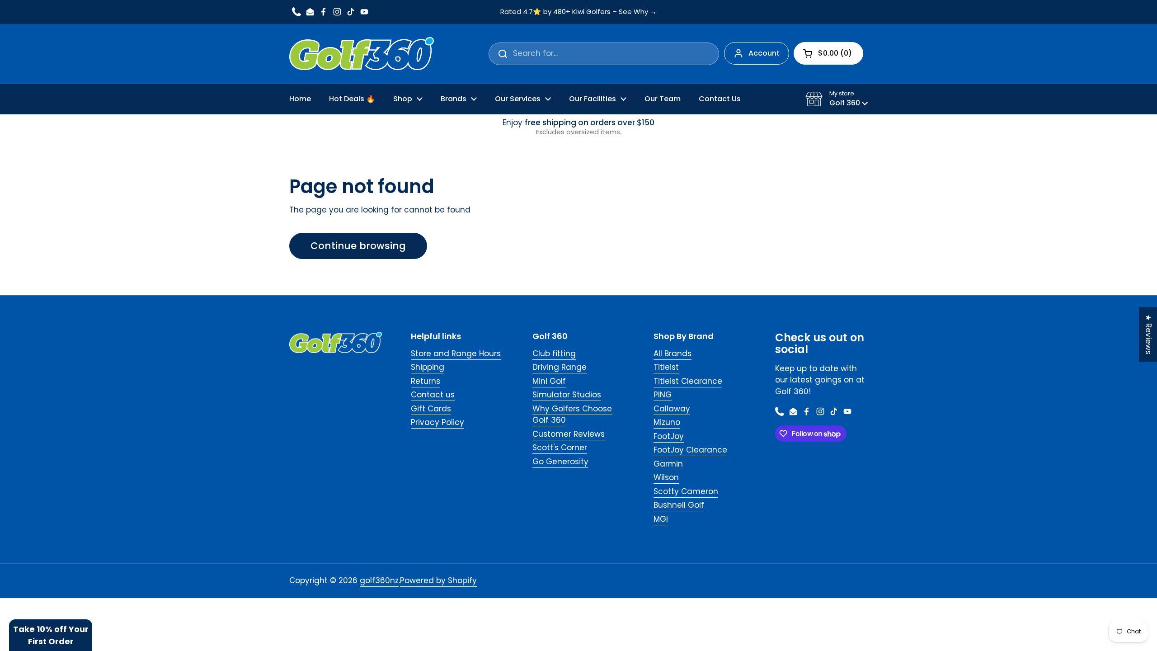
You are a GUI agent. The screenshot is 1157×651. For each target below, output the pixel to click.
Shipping (427, 367)
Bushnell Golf (679, 505)
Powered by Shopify (438, 580)
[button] (836, 99)
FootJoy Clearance (690, 449)
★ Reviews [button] (1148, 334)
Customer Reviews (568, 434)
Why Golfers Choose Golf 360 (572, 414)
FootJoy (669, 436)
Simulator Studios (566, 394)
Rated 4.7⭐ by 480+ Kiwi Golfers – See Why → (578, 12)
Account (764, 53)
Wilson (666, 477)
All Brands (672, 353)
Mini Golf (549, 381)
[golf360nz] (361, 53)
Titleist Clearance (688, 381)
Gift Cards (431, 408)
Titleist (666, 367)
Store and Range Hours (456, 353)
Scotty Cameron (686, 491)
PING (663, 394)
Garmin (668, 463)
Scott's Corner (559, 447)
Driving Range (559, 367)
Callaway (672, 408)
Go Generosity (560, 461)
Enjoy (578, 127)
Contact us (433, 394)
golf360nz (379, 580)
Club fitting (554, 353)
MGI (661, 519)
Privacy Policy (437, 422)
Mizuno (667, 422)
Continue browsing (358, 245)
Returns (425, 381)
